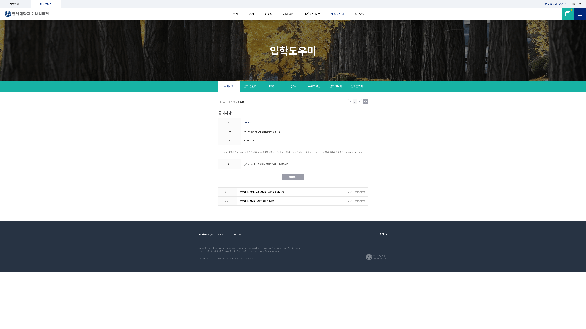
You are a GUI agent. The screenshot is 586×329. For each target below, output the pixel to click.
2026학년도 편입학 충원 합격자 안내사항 (257, 201)
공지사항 (229, 86)
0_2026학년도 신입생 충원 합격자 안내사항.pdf (268, 164)
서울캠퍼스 (15, 4)
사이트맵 (237, 234)
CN (580, 4)
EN (573, 4)
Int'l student (312, 14)
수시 (235, 14)
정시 (251, 14)
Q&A (293, 86)
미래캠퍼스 (46, 4)
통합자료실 (314, 86)
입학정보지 (336, 86)
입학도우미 (337, 14)
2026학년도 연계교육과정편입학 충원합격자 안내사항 (262, 192)
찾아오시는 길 (223, 234)
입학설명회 (357, 86)
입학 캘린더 (250, 86)
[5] (568, 14)
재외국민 (288, 14)
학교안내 (360, 14)
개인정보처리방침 (205, 234)
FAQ (271, 86)
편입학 (269, 14)
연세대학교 (554, 3)
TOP (382, 234)
